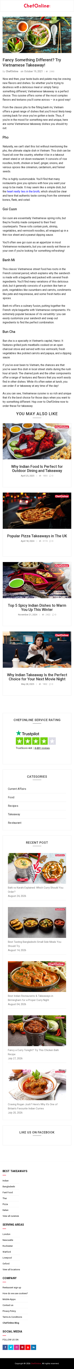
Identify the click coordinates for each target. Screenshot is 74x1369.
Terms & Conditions (12, 1317)
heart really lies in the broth (23, 191)
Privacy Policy (9, 1311)
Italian (5, 1210)
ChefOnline (12, 71)
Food (11, 797)
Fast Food (8, 1192)
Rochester (8, 1246)
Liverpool (7, 1257)
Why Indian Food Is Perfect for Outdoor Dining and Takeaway (37, 468)
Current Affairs (17, 789)
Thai (5, 1198)
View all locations (11, 1269)
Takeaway (14, 814)
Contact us (8, 1305)
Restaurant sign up (12, 1287)
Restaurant (14, 822)
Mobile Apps (9, 1299)
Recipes (13, 805)
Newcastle (8, 1240)
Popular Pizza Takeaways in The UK (37, 536)
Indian (6, 1180)
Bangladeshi (9, 1186)
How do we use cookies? (15, 1293)
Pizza (5, 1204)
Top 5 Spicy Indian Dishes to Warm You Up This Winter (37, 607)
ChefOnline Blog (11, 1323)
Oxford (6, 1263)
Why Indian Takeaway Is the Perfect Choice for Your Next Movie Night (37, 677)
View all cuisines (11, 1216)
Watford (7, 1252)
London (6, 1234)
